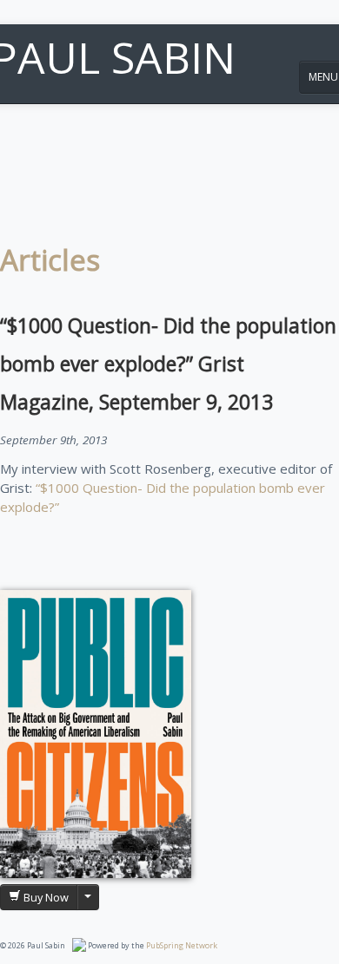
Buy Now (45, 897)
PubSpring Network (181, 945)
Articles (50, 259)
